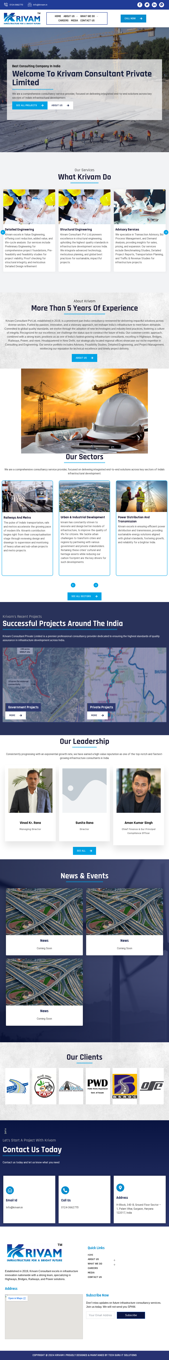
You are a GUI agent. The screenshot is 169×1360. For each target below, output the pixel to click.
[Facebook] (139, 4)
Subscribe (131, 1315)
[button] (3, 232)
